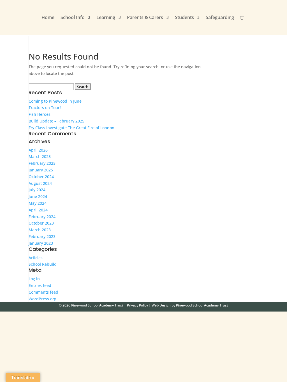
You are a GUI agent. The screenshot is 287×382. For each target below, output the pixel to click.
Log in (34, 278)
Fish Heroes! (40, 114)
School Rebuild (43, 264)
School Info (73, 17)
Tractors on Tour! (45, 107)
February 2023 (42, 236)
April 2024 (38, 210)
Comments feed (43, 292)
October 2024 (41, 176)
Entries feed (40, 285)
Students (184, 17)
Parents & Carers (145, 17)
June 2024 (38, 196)
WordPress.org (42, 298)
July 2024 (37, 189)
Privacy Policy (137, 305)
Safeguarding (220, 17)
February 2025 (42, 163)
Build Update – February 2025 (56, 121)
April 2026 (38, 150)
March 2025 (40, 156)
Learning (105, 17)
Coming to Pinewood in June (55, 101)
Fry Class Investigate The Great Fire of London (71, 127)
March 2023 (40, 229)
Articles (36, 257)
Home (47, 17)
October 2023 (41, 223)
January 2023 (41, 243)
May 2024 (38, 203)
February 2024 (42, 216)
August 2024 (40, 183)
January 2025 (41, 170)
